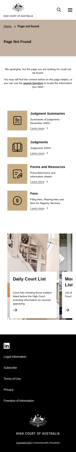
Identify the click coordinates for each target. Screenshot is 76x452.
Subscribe (10, 367)
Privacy (8, 389)
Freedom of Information (19, 400)
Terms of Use (12, 378)
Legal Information (15, 356)
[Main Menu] (59, 10)
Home (8, 26)
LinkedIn (38, 346)
